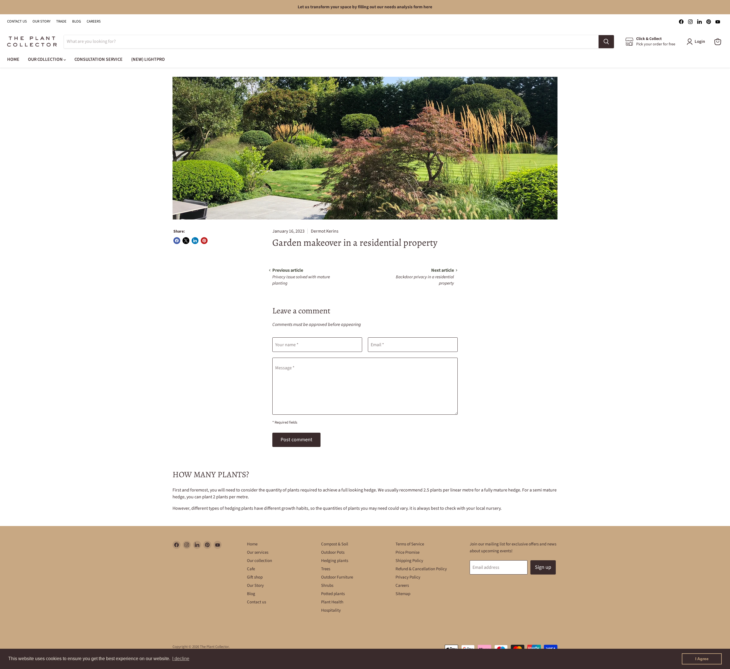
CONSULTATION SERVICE (98, 59)
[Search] (606, 41)
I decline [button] (180, 658)
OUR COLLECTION (46, 59)
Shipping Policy (409, 561)
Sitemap (403, 594)
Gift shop (255, 577)
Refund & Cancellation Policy (421, 569)
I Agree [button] (702, 658)
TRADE (61, 21)
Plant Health (332, 602)
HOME (13, 59)
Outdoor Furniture (337, 577)
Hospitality (331, 610)
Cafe (251, 569)
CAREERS (94, 21)
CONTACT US (17, 21)
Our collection (259, 561)
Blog (251, 594)
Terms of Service (410, 544)
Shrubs (327, 586)
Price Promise (407, 552)
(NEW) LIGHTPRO (148, 59)
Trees (325, 569)
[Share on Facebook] (176, 240)
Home (252, 544)
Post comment (296, 439)
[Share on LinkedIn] (195, 240)
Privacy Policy (408, 577)
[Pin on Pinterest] (204, 240)
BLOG (76, 21)
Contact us (256, 602)
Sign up (543, 567)
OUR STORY (41, 21)
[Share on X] (185, 240)
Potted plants (333, 594)
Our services (257, 552)
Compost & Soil (334, 544)
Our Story (255, 586)
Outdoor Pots (332, 552)
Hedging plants (334, 561)
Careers (402, 586)
